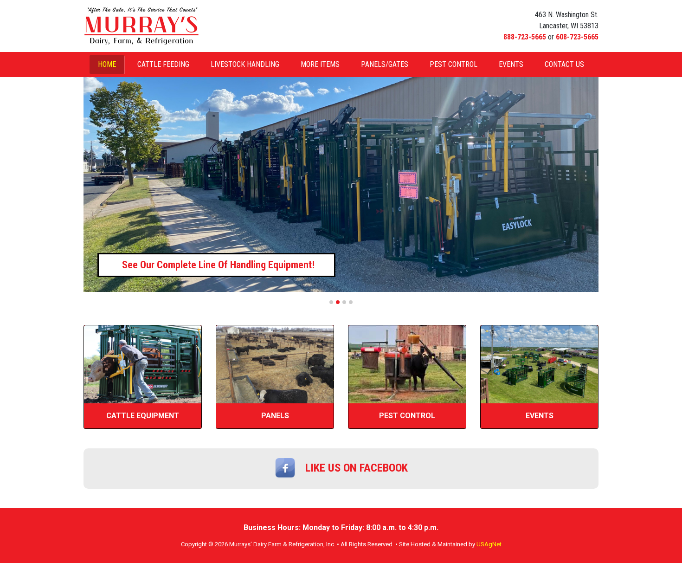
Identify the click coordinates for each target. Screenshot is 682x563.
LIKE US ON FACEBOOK (356, 467)
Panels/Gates (384, 64)
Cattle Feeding (163, 64)
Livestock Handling (245, 64)
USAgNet (489, 544)
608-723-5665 (577, 36)
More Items (320, 64)
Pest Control (453, 64)
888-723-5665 (524, 36)
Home (107, 64)
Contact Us (564, 64)
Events (511, 64)
